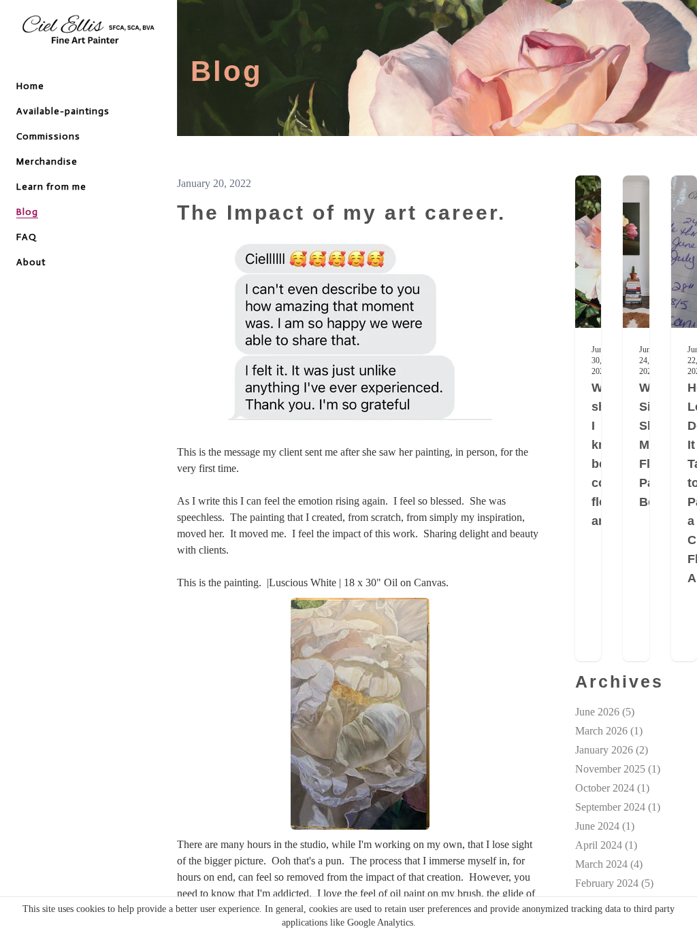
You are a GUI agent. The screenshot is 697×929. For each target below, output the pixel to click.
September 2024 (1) (617, 807)
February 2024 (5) (614, 883)
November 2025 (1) (617, 769)
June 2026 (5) (604, 711)
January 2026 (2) (611, 750)
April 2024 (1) (606, 845)
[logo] (88, 31)
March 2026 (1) (609, 731)
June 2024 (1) (604, 826)
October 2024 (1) (612, 788)
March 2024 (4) (609, 864)
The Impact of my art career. (341, 212)
